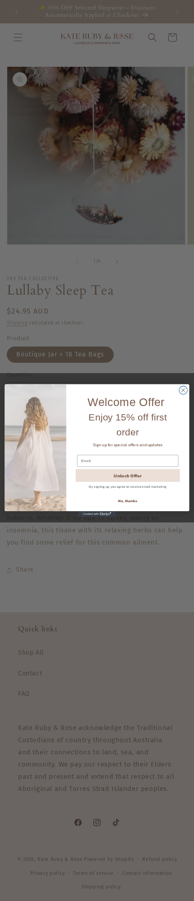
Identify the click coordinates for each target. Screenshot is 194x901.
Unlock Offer (127, 475)
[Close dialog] (183, 390)
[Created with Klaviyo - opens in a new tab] (97, 514)
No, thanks (127, 501)
